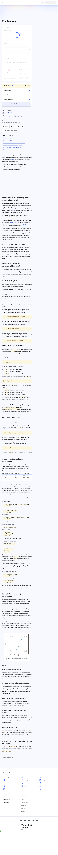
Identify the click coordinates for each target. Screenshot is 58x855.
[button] (16, 86)
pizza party (26, 155)
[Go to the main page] (9, 2)
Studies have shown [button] (14, 222)
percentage (24, 290)
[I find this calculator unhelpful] (8, 126)
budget (12, 159)
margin (24, 224)
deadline (13, 210)
